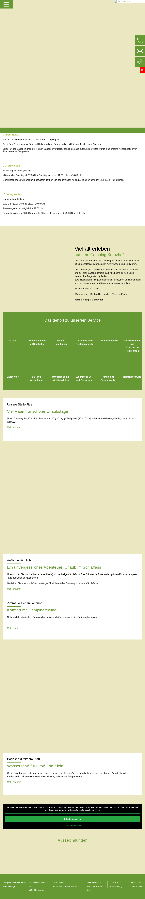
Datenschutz (136, 886)
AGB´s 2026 (115, 883)
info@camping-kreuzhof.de (65, 886)
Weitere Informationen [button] (73, 825)
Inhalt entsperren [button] (72, 819)
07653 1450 (58, 883)
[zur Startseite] (122, 1)
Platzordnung (116, 886)
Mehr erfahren (14, 427)
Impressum (136, 883)
